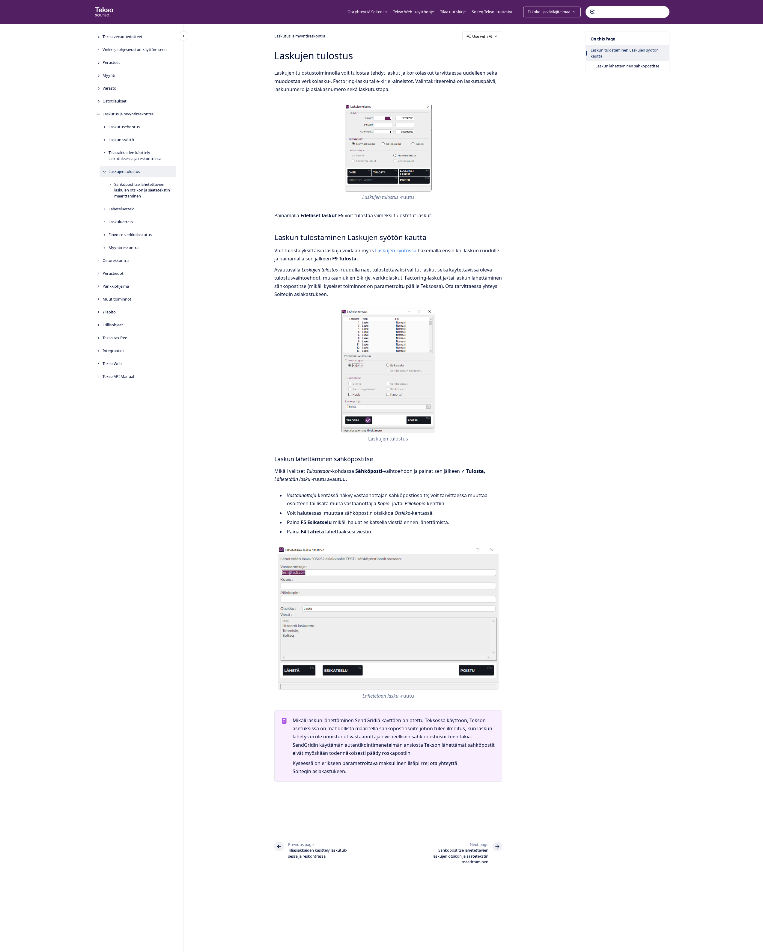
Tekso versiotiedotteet (122, 37)
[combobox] (627, 12)
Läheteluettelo (122, 209)
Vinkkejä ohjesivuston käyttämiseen (135, 49)
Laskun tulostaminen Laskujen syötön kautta (625, 53)
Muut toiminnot (117, 299)
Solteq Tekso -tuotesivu (493, 11)
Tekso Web (112, 363)
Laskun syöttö (121, 140)
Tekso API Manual (118, 376)
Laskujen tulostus (124, 171)
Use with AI (482, 36)
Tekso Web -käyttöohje (413, 11)
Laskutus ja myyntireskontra (128, 114)
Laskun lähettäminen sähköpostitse (627, 66)
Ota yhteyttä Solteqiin (367, 11)
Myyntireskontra (124, 247)
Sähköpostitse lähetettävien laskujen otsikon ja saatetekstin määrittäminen (142, 190)
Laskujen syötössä (395, 250)
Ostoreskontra (116, 260)
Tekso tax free (115, 337)
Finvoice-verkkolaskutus (130, 234)
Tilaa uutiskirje (453, 11)
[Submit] (592, 12)
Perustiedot (113, 273)
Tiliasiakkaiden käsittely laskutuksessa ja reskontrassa (135, 156)
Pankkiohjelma (116, 286)
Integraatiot (113, 350)
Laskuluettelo (121, 221)
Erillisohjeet (113, 325)
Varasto (109, 88)
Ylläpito (109, 312)
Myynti (109, 75)
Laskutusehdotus (124, 127)
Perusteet (111, 62)
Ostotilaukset (115, 101)
